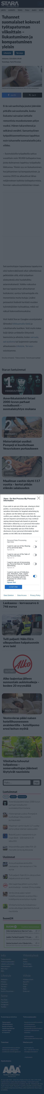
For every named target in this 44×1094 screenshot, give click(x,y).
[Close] (39, 499)
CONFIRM (13, 587)
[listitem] (22, 541)
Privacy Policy (35, 595)
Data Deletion (9, 595)
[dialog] (22, 547)
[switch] (35, 547)
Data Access (22, 595)
